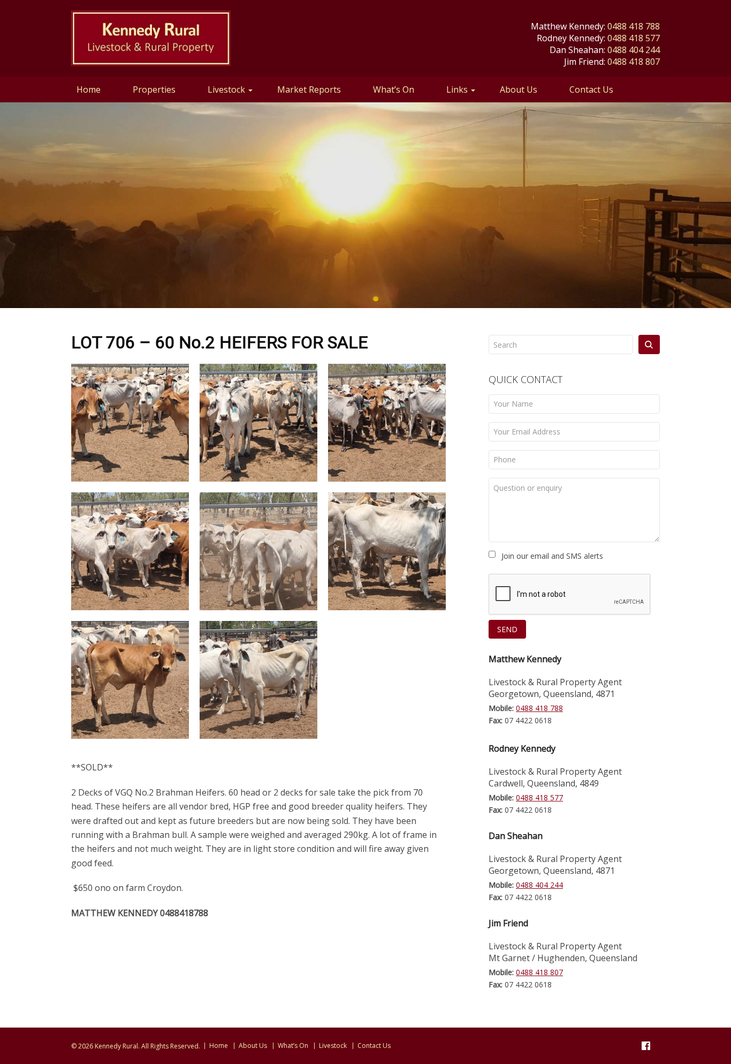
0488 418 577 (633, 38)
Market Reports (309, 89)
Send (507, 629)
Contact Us (591, 89)
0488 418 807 (633, 62)
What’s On (393, 89)
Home (89, 89)
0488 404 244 (633, 50)
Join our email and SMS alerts (552, 556)
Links (457, 89)
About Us (518, 89)
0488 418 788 (633, 26)
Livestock (226, 89)
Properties (154, 89)
